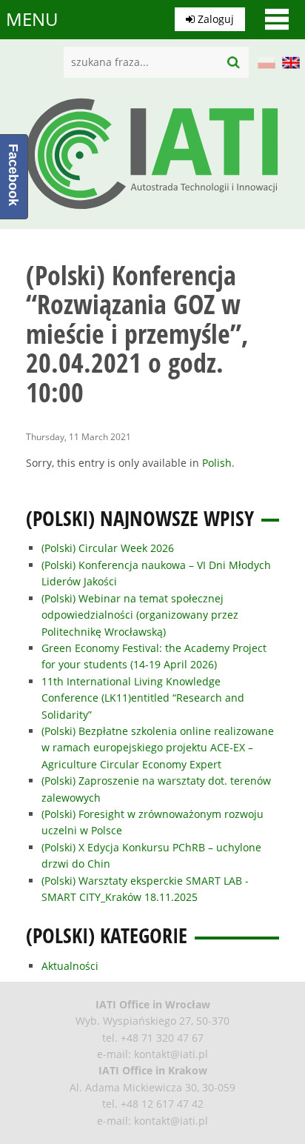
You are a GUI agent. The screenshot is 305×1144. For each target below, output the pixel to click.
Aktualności (69, 966)
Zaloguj (214, 19)
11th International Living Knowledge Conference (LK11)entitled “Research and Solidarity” (142, 698)
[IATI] (152, 213)
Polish (217, 463)
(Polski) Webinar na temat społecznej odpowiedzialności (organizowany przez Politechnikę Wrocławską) (139, 615)
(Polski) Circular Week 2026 (107, 548)
